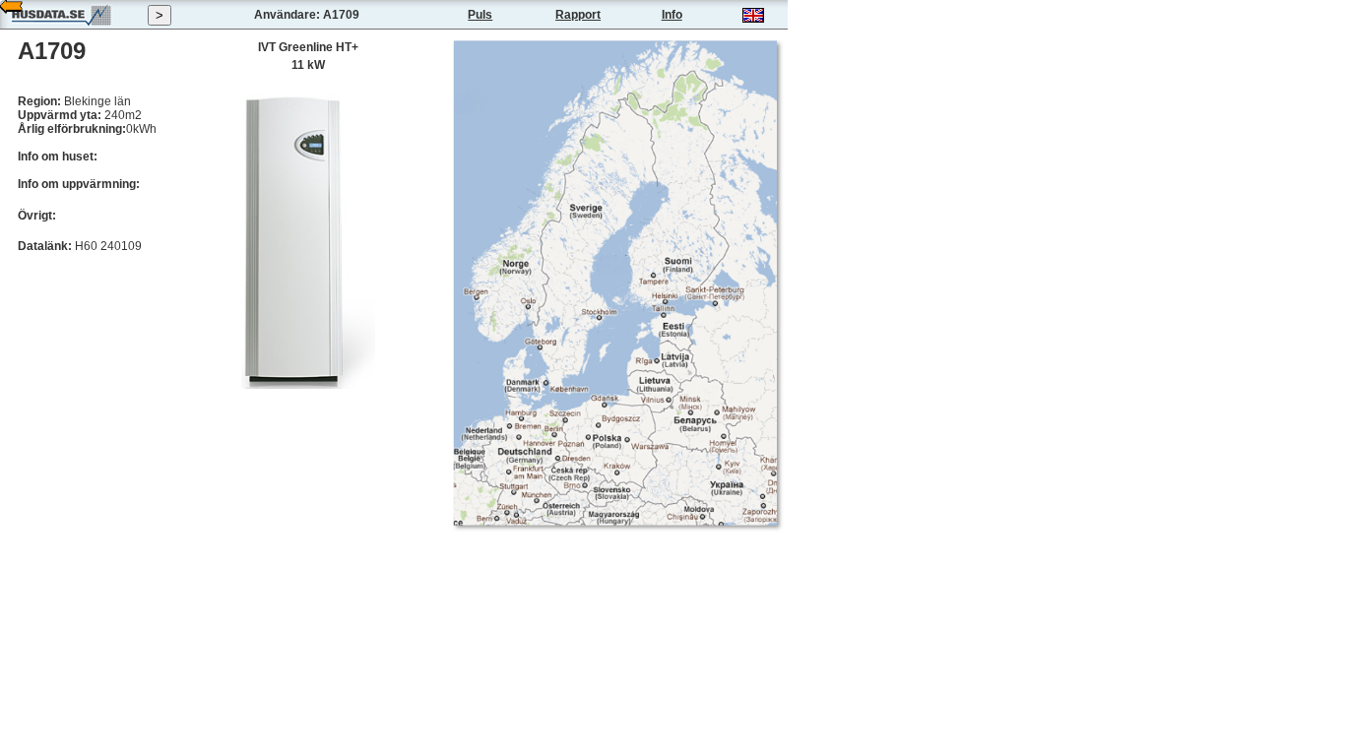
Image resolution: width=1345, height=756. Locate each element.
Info (672, 15)
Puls (480, 15)
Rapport (578, 15)
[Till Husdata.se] (61, 25)
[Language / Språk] (753, 19)
